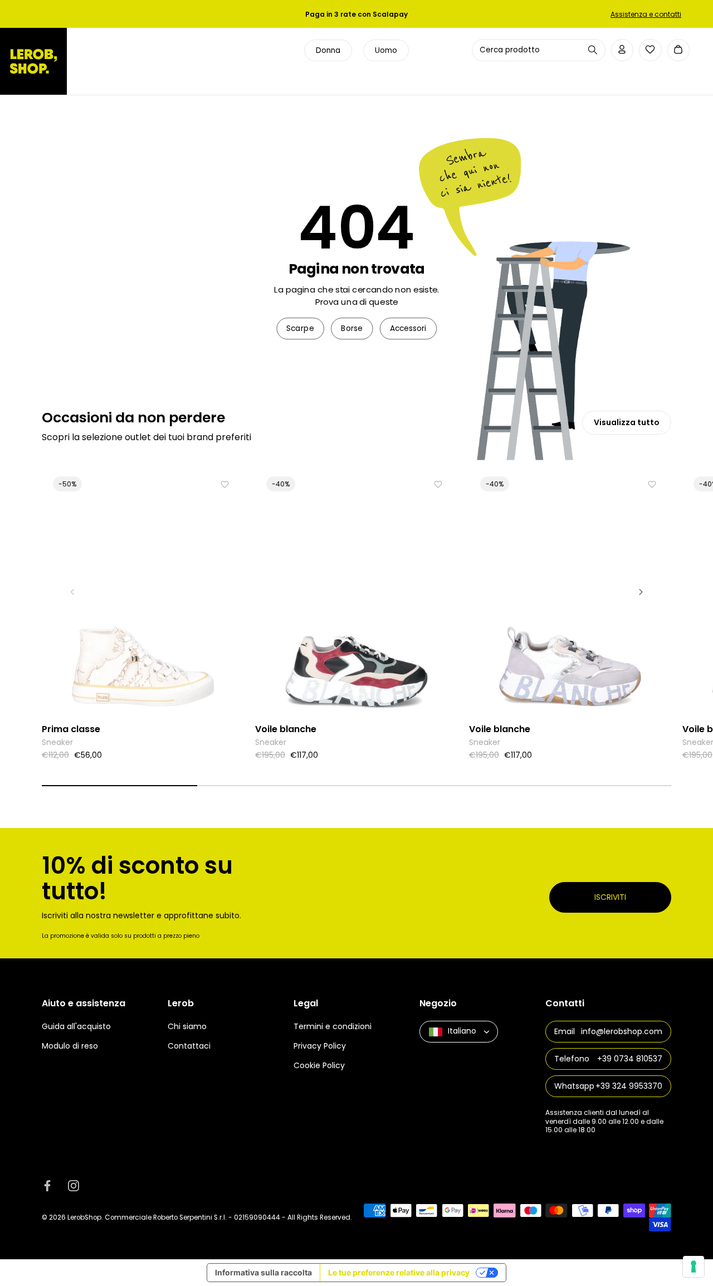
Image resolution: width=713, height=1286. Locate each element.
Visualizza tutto (627, 422)
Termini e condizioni (333, 1026)
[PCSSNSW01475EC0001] (143, 591)
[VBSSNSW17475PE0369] (570, 591)
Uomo (386, 50)
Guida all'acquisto (76, 1026)
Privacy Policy (320, 1046)
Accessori (408, 328)
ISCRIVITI (610, 897)
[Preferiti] (650, 50)
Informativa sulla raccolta (263, 1272)
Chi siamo (187, 1026)
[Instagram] (73, 1185)
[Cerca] (592, 49)
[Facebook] (47, 1185)
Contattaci (189, 1046)
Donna (328, 50)
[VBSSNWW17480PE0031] (356, 591)
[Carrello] (678, 50)
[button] (72, 591)
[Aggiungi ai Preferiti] (225, 484)
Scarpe (300, 328)
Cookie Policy (319, 1065)
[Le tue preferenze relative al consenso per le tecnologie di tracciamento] (693, 1266)
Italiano (462, 1031)
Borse (352, 328)
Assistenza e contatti (646, 14)
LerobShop (84, 1217)
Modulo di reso (70, 1046)
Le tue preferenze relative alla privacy (399, 1272)
